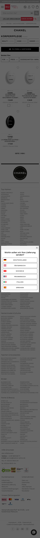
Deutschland (20, 260)
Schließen (37, 248)
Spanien (20, 287)
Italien (20, 282)
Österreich (20, 265)
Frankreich (20, 276)
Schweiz (20, 271)
